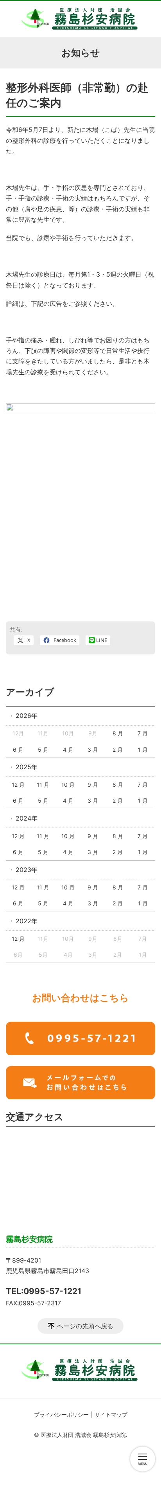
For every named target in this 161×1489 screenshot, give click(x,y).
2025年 (27, 767)
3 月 (93, 749)
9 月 (93, 784)
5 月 (43, 749)
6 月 (18, 749)
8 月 (118, 733)
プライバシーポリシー (61, 1414)
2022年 (27, 921)
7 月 (143, 733)
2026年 (27, 715)
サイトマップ (111, 1414)
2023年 (27, 869)
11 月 (43, 784)
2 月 (118, 749)
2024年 (27, 818)
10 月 (68, 784)
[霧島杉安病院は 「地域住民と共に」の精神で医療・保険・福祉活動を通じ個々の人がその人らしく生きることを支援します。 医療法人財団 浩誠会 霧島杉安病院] (80, 19)
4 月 (68, 749)
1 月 (143, 749)
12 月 (18, 784)
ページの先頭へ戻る (85, 1326)
